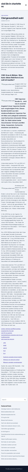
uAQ (4, 343)
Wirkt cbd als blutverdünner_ (9, 459)
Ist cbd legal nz (5, 431)
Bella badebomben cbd (7, 412)
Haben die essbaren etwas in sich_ (10, 426)
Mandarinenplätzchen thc (8, 414)
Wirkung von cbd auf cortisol (11, 359)
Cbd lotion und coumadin (8, 447)
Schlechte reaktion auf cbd (8, 444)
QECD (5, 348)
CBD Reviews (4, 15)
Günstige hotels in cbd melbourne (10, 409)
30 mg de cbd (5, 417)
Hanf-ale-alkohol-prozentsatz (9, 423)
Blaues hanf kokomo (7, 420)
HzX (4, 351)
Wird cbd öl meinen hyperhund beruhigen (13, 456)
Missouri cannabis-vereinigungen (12, 362)
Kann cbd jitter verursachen (9, 450)
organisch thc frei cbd (7, 331)
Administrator (5, 20)
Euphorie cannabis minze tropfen (12, 357)
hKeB (4, 345)
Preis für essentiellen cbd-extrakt (10, 453)
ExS (4, 353)
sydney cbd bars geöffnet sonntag (10, 329)
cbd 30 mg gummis (6, 333)
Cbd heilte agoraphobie (8, 428)
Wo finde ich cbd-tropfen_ (8, 442)
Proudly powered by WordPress (14, 468)
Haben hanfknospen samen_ (9, 439)
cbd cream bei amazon (7, 339)
